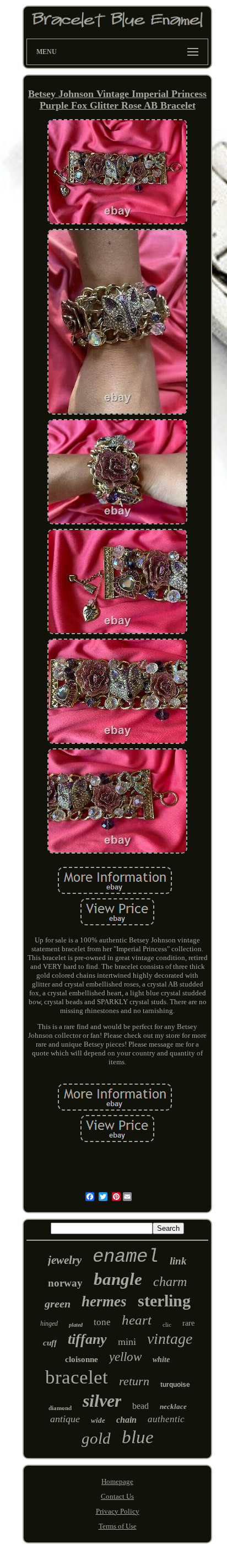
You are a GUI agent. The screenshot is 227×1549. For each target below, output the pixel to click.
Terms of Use (118, 1526)
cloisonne (81, 1359)
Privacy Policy (117, 1511)
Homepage (117, 1481)
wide (98, 1420)
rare (188, 1323)
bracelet (76, 1377)
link (178, 1261)
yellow (125, 1357)
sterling (164, 1300)
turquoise (175, 1385)
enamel (126, 1256)
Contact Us (117, 1496)
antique (65, 1418)
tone (102, 1322)
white (161, 1359)
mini (127, 1341)
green (58, 1304)
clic (167, 1324)
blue (138, 1437)
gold (96, 1438)
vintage (169, 1338)
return (134, 1381)
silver (102, 1401)
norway (65, 1283)
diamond (60, 1408)
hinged (49, 1323)
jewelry (65, 1260)
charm (170, 1281)
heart (137, 1319)
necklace (173, 1406)
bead (140, 1406)
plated (76, 1325)
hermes (104, 1301)
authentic (166, 1419)
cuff (50, 1342)
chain (126, 1419)
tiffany (87, 1339)
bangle (118, 1279)
